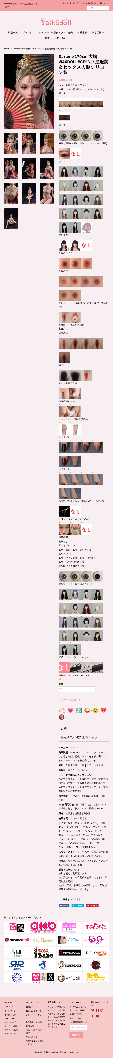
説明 (64, 729)
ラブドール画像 (11, 1026)
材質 (47, 38)
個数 (61, 684)
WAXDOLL (75, 747)
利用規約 (30, 1026)
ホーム (7, 49)
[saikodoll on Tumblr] (92, 1017)
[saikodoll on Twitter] (92, 1011)
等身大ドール (10, 1018)
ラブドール (9, 1007)
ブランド (28, 32)
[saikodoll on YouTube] (97, 1017)
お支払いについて (33, 1011)
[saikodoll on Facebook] (97, 1011)
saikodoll (55, 1052)
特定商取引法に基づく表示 (79, 737)
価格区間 (97, 32)
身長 (71, 32)
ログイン (64, 3)
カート (106, 3)
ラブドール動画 (11, 1030)
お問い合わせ (31, 1007)
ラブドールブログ (12, 1022)
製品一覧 (13, 32)
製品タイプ (57, 32)
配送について (31, 1037)
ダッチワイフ (10, 1011)
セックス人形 (10, 1015)
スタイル (42, 32)
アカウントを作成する (86, 3)
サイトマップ (10, 1034)
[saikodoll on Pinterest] (101, 1011)
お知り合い (60, 38)
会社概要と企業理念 (34, 1022)
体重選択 (83, 32)
